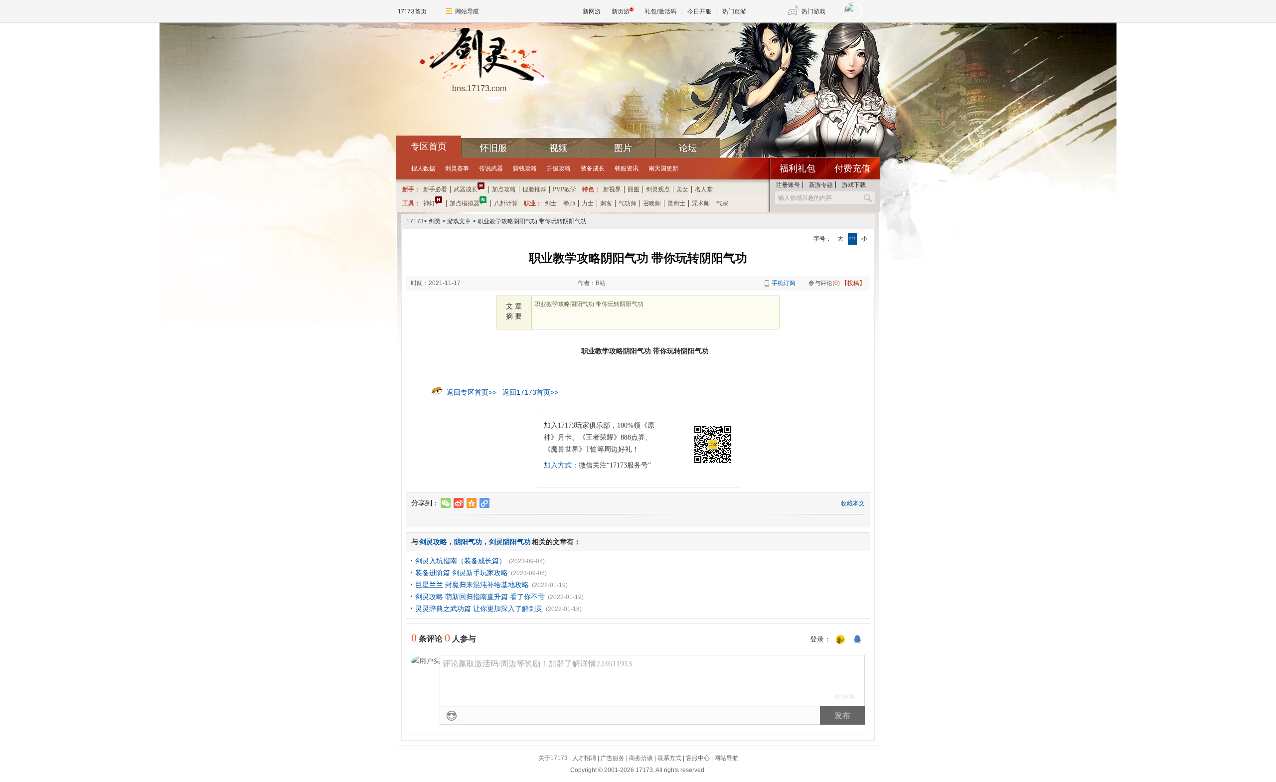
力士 (588, 203)
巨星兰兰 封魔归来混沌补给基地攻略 (472, 585)
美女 (682, 189)
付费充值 (852, 168)
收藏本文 (853, 503)
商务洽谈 (641, 758)
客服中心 (698, 758)
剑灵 (435, 221)
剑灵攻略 (433, 542)
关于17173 (553, 758)
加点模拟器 (464, 203)
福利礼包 (797, 168)
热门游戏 (813, 11)
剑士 (551, 203)
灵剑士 (676, 203)
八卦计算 (506, 203)
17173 (415, 221)
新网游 (592, 11)
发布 (842, 715)
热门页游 (734, 11)
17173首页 (412, 11)
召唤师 (652, 203)
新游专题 (821, 184)
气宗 (722, 203)
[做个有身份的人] (840, 640)
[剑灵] (479, 55)
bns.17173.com (479, 88)
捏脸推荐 (534, 189)
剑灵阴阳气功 (510, 542)
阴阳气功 (468, 542)
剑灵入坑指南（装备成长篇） (460, 561)
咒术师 (701, 203)
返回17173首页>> (530, 392)
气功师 (628, 203)
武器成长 (466, 189)
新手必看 (435, 189)
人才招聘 (584, 758)
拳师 (569, 203)
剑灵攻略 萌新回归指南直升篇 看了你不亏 (480, 597)
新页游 (621, 11)
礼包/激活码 (660, 11)
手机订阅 (784, 283)
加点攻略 (504, 189)
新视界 (612, 189)
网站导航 (467, 11)
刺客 (606, 203)
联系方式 (669, 758)
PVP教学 (564, 189)
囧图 (633, 189)
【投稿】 (853, 283)
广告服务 (613, 758)
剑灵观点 (658, 189)
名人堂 (704, 189)
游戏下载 (854, 184)
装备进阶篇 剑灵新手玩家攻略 (461, 573)
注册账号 (788, 184)
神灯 (429, 203)
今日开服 (699, 11)
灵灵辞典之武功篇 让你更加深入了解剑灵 (479, 609)
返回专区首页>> (471, 392)
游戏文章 (459, 221)
